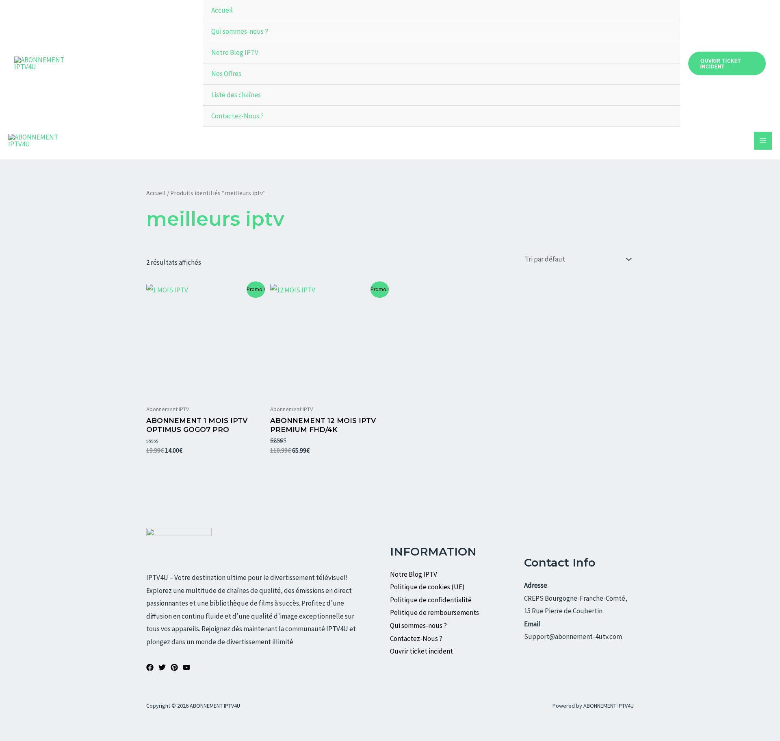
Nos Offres (226, 73)
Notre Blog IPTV (234, 52)
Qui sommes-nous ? (239, 31)
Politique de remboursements (434, 612)
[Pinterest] (174, 667)
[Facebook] (150, 667)
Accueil (222, 10)
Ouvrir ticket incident (422, 651)
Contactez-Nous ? (237, 115)
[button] (727, 63)
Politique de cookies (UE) (427, 586)
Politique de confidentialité (431, 599)
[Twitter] (162, 667)
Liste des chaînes (236, 94)
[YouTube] (186, 667)
